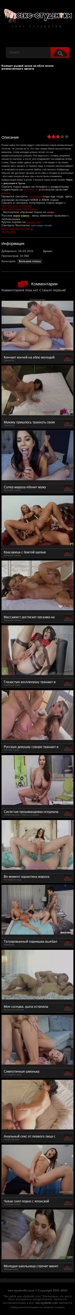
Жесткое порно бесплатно (19, 209)
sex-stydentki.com (46, 1303)
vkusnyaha (8, 231)
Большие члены (30, 261)
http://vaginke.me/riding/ (17, 228)
